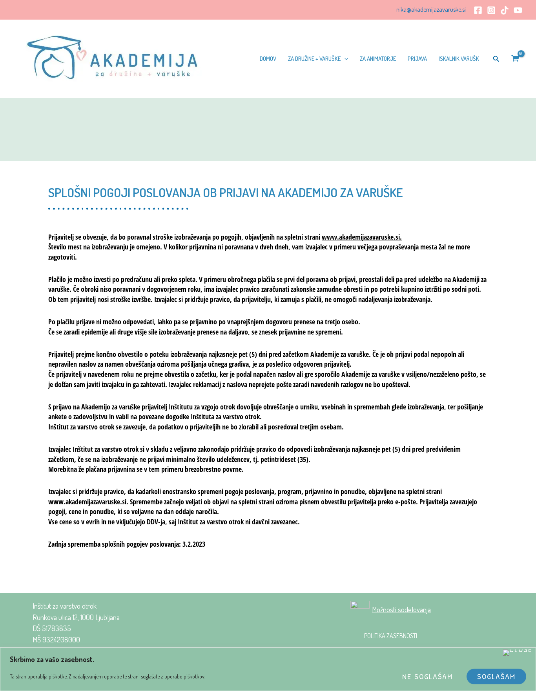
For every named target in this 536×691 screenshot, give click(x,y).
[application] (344, 59)
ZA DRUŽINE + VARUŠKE (314, 58)
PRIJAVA (417, 58)
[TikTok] (504, 10)
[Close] (517, 652)
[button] (496, 59)
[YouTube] (518, 10)
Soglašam (496, 676)
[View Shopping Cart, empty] (515, 59)
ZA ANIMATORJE (378, 58)
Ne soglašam (427, 676)
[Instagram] (491, 10)
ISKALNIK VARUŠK (459, 58)
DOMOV (268, 58)
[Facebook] (478, 10)
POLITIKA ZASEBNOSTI (390, 636)
